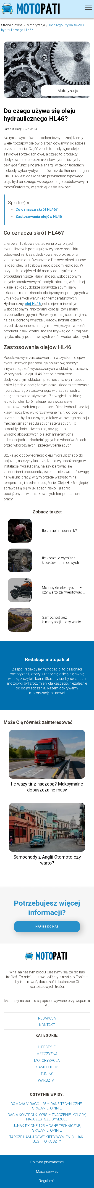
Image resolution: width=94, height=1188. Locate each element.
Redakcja (47, 1018)
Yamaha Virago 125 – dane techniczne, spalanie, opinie (47, 1106)
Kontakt (47, 1025)
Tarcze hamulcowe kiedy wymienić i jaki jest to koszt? (46, 1139)
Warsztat (47, 1080)
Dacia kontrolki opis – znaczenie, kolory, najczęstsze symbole (47, 1117)
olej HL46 (33, 304)
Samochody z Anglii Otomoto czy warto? (47, 860)
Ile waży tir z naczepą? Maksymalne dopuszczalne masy (47, 787)
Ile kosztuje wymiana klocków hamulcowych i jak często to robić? (61, 560)
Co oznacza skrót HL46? (37, 209)
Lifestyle (47, 1047)
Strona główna (12, 25)
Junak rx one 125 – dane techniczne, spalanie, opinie (47, 1128)
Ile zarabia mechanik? (59, 530)
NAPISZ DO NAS (46, 926)
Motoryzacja (36, 25)
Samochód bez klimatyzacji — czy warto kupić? (61, 620)
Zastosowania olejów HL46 (39, 216)
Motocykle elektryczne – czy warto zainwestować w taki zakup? (64, 590)
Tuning (47, 1074)
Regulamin (47, 1181)
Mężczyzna (47, 1054)
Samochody (47, 1067)
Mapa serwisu (47, 1171)
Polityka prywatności (47, 1162)
